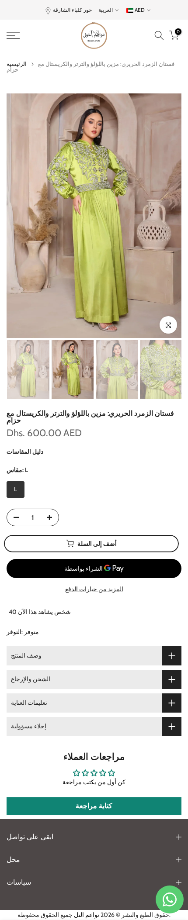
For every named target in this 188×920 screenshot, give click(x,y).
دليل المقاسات (25, 451)
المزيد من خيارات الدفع (94, 589)
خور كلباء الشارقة (72, 10)
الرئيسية (17, 64)
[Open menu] (26, 35)
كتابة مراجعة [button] (94, 806)
